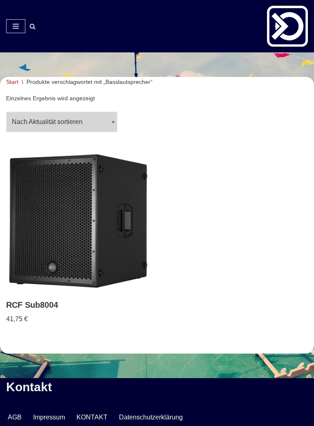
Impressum (49, 417)
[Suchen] (32, 26)
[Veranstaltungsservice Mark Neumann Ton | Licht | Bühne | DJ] (287, 26)
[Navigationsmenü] (15, 26)
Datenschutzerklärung (151, 417)
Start (12, 82)
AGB (15, 417)
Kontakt (29, 387)
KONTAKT (92, 417)
